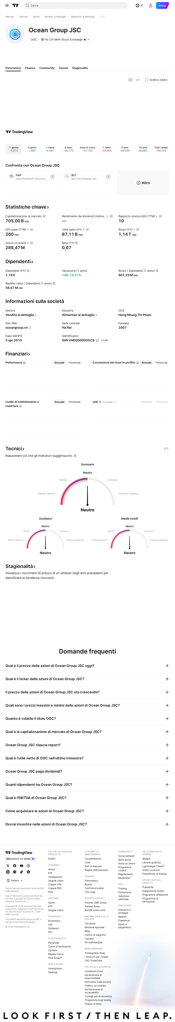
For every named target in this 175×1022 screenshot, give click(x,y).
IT (142, 5)
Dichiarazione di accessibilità (94, 991)
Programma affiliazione (155, 894)
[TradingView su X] (7, 865)
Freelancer (124, 920)
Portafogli (53, 942)
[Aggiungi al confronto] (52, 177)
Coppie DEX (55, 888)
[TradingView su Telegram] (14, 872)
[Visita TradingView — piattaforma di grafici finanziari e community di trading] (19, 132)
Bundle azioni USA (95, 910)
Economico (54, 920)
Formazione (124, 892)
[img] (84, 39)
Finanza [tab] (30, 68)
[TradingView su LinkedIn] (7, 872)
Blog (87, 931)
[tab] (59, 362)
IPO (50, 932)
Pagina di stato (93, 1003)
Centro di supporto (95, 934)
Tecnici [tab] (63, 68)
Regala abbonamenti (96, 869)
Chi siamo (90, 923)
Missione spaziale (94, 927)
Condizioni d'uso (94, 971)
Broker (88, 884)
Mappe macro (56, 954)
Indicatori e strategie (124, 911)
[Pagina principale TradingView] (15, 5)
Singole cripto (56, 880)
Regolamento (125, 874)
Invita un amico (126, 863)
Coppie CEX (55, 884)
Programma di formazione (150, 900)
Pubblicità (147, 887)
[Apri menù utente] (150, 5)
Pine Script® (55, 957)
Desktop (53, 972)
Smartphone (55, 968)
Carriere (89, 938)
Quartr (32, 922)
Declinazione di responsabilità (93, 976)
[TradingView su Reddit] (28, 872)
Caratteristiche (93, 858)
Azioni (51, 869)
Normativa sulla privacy (98, 981)
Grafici (51, 858)
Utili (50, 924)
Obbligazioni (55, 876)
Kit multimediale (93, 942)
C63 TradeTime (93, 960)
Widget (146, 858)
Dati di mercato (93, 866)
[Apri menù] (7, 5)
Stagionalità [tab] (80, 68)
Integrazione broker (153, 890)
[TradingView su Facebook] (14, 865)
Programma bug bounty (98, 999)
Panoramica (91, 880)
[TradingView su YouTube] (21, 865)
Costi (87, 862)
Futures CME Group (95, 902)
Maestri (122, 916)
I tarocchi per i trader (96, 956)
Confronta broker (94, 888)
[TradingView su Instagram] (28, 865)
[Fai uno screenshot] (130, 80)
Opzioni (52, 950)
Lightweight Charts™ (153, 866)
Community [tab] (47, 68)
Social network (126, 855)
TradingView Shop (95, 952)
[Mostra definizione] (44, 216)
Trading (122, 888)
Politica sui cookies (95, 985)
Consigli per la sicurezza (98, 996)
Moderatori (124, 877)
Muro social (124, 859)
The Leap (90, 891)
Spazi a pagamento (124, 926)
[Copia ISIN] (97, 340)
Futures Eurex (92, 906)
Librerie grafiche (151, 862)
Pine (50, 891)
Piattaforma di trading (154, 873)
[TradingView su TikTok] (21, 872)
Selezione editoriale (123, 898)
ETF (50, 873)
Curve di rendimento (59, 946)
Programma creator (124, 869)
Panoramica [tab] (13, 68)
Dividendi (53, 928)
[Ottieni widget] (138, 80)
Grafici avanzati (151, 869)
